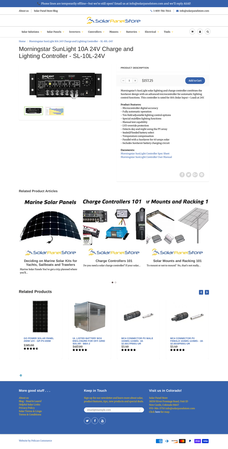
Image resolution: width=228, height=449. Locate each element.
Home (22, 41)
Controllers (94, 31)
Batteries (131, 31)
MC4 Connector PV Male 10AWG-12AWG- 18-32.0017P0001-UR (137, 341)
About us (24, 10)
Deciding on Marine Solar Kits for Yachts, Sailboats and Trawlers (50, 262)
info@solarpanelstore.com (194, 10)
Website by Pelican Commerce (35, 440)
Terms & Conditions (30, 414)
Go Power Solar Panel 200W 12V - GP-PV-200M (39, 339)
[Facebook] (94, 420)
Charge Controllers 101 (114, 261)
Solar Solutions (30, 31)
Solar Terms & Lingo (30, 411)
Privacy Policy (27, 407)
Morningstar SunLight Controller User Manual (146, 157)
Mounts (113, 31)
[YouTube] (102, 420)
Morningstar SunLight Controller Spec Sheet (145, 153)
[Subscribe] (140, 410)
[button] (31, 348)
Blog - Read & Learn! (30, 401)
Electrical (150, 31)
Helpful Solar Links (29, 404)
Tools (167, 31)
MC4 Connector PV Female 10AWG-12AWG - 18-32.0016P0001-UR (186, 341)
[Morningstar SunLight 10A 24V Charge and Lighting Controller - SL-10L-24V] (65, 86)
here (157, 411)
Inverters (74, 31)
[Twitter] (87, 420)
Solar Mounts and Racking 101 (177, 261)
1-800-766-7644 (162, 10)
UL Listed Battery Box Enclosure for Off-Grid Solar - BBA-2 (89, 341)
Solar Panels (54, 31)
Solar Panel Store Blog (46, 10)
